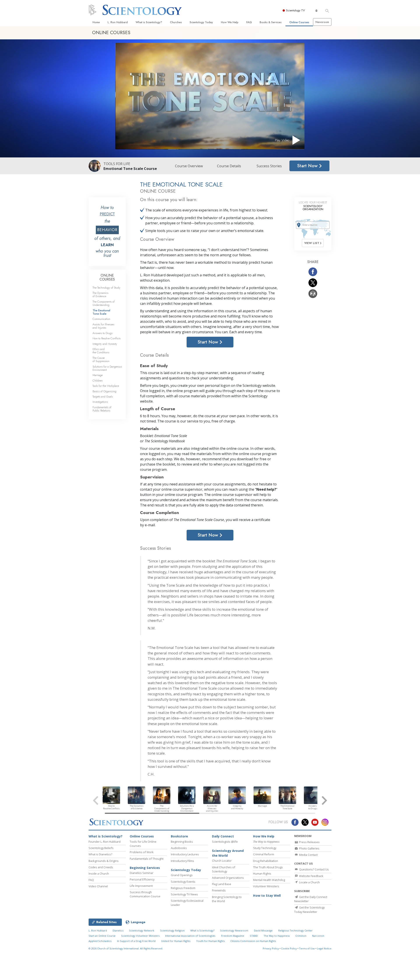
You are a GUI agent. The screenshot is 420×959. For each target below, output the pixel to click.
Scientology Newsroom (234, 930)
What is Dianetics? (100, 854)
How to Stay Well (267, 895)
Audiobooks (179, 848)
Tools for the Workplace (106, 386)
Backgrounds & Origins (104, 861)
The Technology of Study (106, 288)
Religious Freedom (183, 888)
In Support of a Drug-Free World (136, 941)
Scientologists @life (225, 842)
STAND (254, 935)
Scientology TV (295, 10)
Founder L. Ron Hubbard (105, 842)
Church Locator (222, 861)
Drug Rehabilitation (265, 861)
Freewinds (219, 890)
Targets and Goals (103, 396)
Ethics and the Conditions (101, 350)
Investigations (100, 402)
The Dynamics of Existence (100, 294)
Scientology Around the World (228, 853)
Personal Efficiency (142, 879)
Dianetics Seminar (141, 873)
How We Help (229, 22)
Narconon (318, 935)
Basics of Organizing (104, 391)
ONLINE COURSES (107, 277)
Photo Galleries (308, 848)
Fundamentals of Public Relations (102, 409)
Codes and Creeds (101, 867)
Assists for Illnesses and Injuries (103, 326)
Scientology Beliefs (101, 848)
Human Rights (262, 873)
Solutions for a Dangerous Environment (107, 368)
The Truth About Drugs (268, 867)
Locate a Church (309, 882)
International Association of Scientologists (190, 935)
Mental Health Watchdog (269, 880)
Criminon (300, 935)
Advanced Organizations (228, 878)
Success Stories (269, 166)
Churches (176, 22)
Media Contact (308, 855)
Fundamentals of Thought (146, 859)
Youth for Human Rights (210, 941)
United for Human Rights (175, 941)
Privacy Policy (271, 948)
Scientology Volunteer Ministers (140, 935)
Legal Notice (324, 948)
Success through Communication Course (145, 894)
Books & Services (271, 22)
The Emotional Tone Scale (101, 312)
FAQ (249, 22)
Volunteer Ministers (266, 886)
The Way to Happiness (277, 935)
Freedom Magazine (232, 935)
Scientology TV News (184, 894)
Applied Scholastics (100, 941)
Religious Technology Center (295, 930)
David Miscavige (263, 930)
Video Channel (98, 886)
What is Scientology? (149, 22)
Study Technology (264, 848)
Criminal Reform (263, 854)
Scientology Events (183, 882)
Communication (101, 319)
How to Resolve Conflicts (107, 338)
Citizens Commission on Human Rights (253, 941)
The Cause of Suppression (101, 359)
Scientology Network (141, 930)
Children (98, 380)
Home (96, 22)
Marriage (98, 375)
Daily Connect (223, 836)
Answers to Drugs (102, 333)
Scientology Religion (172, 930)
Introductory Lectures (185, 854)
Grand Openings (182, 875)
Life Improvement (141, 886)
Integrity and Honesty (105, 344)
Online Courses (299, 22)
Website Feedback (310, 876)
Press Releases (309, 842)
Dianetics (118, 930)
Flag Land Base (221, 884)
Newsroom (322, 22)
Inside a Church (99, 873)
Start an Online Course (102, 935)
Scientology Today (201, 22)
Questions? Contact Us (313, 869)
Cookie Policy (289, 948)
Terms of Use (307, 948)
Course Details (229, 166)
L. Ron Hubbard (118, 22)
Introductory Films (182, 861)
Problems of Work (142, 852)
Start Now (308, 165)
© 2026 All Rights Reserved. (126, 948)
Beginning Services (145, 868)
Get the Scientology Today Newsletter (309, 909)
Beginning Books (182, 842)
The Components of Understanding (104, 303)
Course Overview (189, 166)
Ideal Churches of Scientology (223, 869)
